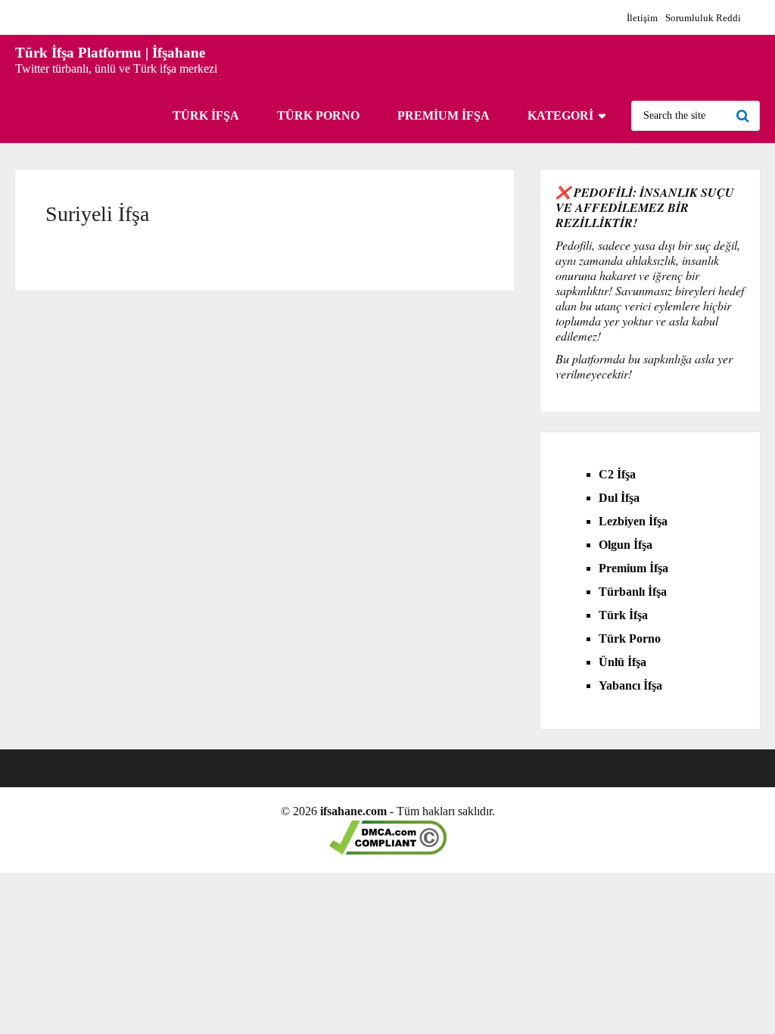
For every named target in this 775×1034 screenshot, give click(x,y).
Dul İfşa (619, 497)
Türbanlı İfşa (633, 591)
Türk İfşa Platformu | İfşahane (110, 52)
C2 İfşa (617, 474)
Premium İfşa (443, 115)
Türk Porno (318, 115)
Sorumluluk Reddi (703, 17)
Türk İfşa (206, 115)
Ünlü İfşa (622, 662)
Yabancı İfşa (630, 685)
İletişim (642, 17)
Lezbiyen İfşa (633, 521)
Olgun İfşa (625, 544)
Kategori (560, 115)
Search (745, 116)
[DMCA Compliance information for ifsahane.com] (388, 850)
